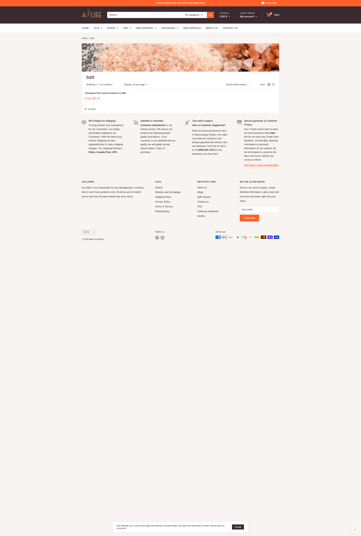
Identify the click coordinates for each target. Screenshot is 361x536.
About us (202, 187)
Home (84, 38)
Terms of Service (164, 206)
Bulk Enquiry (204, 197)
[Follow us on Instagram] (162, 238)
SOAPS (111, 28)
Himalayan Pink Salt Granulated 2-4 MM (105, 93)
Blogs (200, 192)
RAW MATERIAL (144, 28)
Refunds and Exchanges (168, 192)
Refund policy (162, 211)
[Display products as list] (273, 84)
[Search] (210, 15)
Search (159, 187)
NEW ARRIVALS (192, 28)
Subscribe (271, 3)
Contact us (203, 201)
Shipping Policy (163, 197)
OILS (96, 28)
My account (247, 16)
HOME (85, 28)
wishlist (201, 216)
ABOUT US (212, 28)
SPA (125, 28)
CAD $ (86, 232)
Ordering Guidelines (207, 211)
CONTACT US (230, 28)
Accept (238, 527)
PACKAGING (168, 28)
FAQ (199, 206)
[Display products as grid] (269, 84)
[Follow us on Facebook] (157, 238)
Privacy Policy (162, 201)
